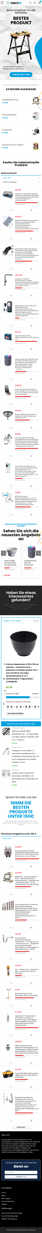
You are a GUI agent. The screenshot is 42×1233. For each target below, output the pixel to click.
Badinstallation (17, 747)
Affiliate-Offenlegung (9, 1219)
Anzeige (5, 103)
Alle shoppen (6, 1198)
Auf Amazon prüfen (12, 713)
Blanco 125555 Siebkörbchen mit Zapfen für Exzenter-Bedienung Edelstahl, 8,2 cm (25, 416)
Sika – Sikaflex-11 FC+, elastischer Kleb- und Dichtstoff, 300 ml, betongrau (26, 971)
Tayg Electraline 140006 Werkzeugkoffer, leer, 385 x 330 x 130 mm (27, 337)
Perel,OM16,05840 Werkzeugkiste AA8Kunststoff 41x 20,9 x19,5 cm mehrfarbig (26, 1075)
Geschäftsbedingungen (10, 1216)
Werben (4, 1204)
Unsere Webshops (8, 1201)
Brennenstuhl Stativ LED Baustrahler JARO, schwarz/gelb (26, 994)
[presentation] (3, 553)
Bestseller (15, 770)
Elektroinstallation (18, 728)
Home (4, 1193)
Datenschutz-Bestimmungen (12, 1213)
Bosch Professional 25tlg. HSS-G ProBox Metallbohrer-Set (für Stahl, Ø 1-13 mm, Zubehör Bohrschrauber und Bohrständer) (26, 391)
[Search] (30, 3)
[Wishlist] (35, 3)
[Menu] (2, 3)
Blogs (3, 1196)
